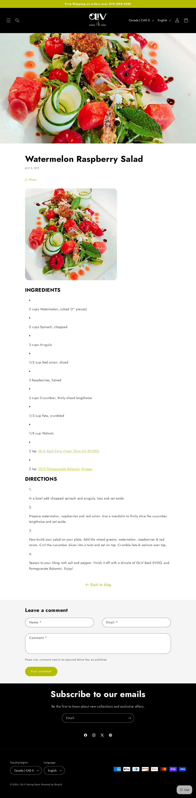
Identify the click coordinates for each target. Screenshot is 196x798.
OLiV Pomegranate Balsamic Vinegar (65, 469)
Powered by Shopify (51, 784)
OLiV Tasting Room (30, 784)
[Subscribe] (129, 718)
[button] (8, 20)
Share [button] (32, 180)
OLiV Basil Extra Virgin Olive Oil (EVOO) (68, 451)
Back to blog (101, 584)
